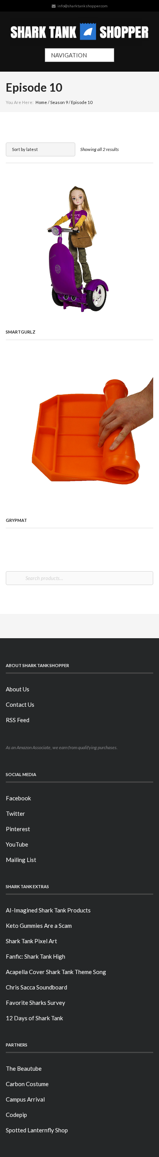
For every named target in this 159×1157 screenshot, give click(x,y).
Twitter (15, 813)
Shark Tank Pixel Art (31, 940)
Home (41, 102)
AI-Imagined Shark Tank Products (48, 910)
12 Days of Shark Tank (34, 1017)
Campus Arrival (25, 1099)
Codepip (16, 1114)
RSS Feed (17, 719)
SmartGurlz (21, 331)
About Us (17, 689)
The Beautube (24, 1068)
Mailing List (21, 859)
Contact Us (20, 704)
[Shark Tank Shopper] (79, 30)
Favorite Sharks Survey (35, 1002)
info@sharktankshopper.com (83, 5)
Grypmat (16, 520)
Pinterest (18, 828)
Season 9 (59, 102)
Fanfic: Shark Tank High (35, 956)
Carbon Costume (27, 1083)
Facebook (18, 798)
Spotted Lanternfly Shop (37, 1130)
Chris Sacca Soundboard (36, 987)
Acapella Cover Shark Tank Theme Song (56, 971)
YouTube (17, 844)
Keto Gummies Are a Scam (39, 925)
